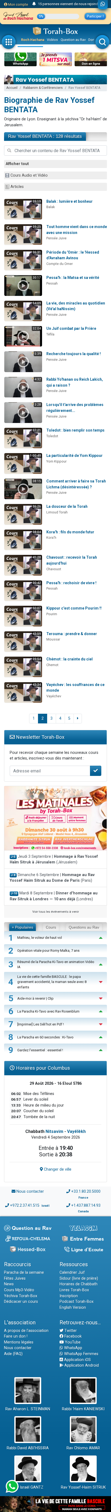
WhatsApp (72, 1348)
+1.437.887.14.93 (85, 1205)
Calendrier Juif (72, 1272)
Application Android (81, 1365)
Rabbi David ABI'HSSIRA (28, 1448)
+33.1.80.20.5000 (85, 1191)
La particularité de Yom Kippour (74, 455)
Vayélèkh (76, 1131)
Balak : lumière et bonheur (69, 201)
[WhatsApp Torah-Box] (103, 4)
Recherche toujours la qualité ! (73, 354)
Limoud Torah (57, 512)
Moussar (53, 639)
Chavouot (53, 569)
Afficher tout (17, 164)
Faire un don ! (15, 1336)
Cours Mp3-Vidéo (19, 1290)
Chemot (52, 665)
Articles (17, 186)
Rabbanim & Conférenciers (43, 88)
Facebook (72, 1336)
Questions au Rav (84, 927)
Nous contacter (30, 1191)
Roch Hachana (32, 40)
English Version (73, 1307)
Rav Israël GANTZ (27, 1487)
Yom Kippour (56, 461)
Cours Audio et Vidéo (29, 175)
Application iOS (77, 1359)
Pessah (52, 283)
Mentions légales (18, 1342)
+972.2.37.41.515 (24, 1205)
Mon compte (17, 4)
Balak (50, 207)
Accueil (12, 88)
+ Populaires (22, 927)
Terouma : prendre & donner (71, 634)
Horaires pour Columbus (42, 1068)
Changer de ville (57, 1169)
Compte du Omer (59, 264)
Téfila (50, 334)
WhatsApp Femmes (80, 1354)
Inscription (69, 1296)
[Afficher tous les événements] (34, 4)
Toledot (52, 436)
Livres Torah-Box (74, 1290)
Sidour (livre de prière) (79, 1278)
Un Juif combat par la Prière (71, 328)
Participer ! (95, 16)
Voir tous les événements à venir (55, 912)
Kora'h (51, 538)
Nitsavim (54, 1131)
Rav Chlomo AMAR (83, 1448)
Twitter (70, 1330)
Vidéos (52, 40)
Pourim (51, 614)
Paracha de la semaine (24, 1272)
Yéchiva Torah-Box (20, 1296)
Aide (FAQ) (13, 1354)
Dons (92, 40)
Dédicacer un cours (21, 1301)
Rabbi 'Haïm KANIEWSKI (83, 1409)
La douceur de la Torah (67, 506)
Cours (51, 927)
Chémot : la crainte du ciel (69, 659)
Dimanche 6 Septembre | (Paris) (52, 878)
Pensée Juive (56, 238)
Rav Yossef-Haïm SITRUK (83, 1487)
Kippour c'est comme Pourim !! (74, 608)
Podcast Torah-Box (76, 1301)
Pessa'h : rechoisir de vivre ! (71, 583)
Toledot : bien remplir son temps (75, 430)
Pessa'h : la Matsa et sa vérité (72, 277)
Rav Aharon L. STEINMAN (27, 1409)
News (9, 1284)
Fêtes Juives (15, 1278)
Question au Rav (73, 40)
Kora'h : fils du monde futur (70, 532)
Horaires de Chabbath (79, 1284)
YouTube (72, 1342)
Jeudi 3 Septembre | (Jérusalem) (54, 859)
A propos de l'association (26, 1330)
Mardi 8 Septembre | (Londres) (54, 896)
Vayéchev (53, 696)
